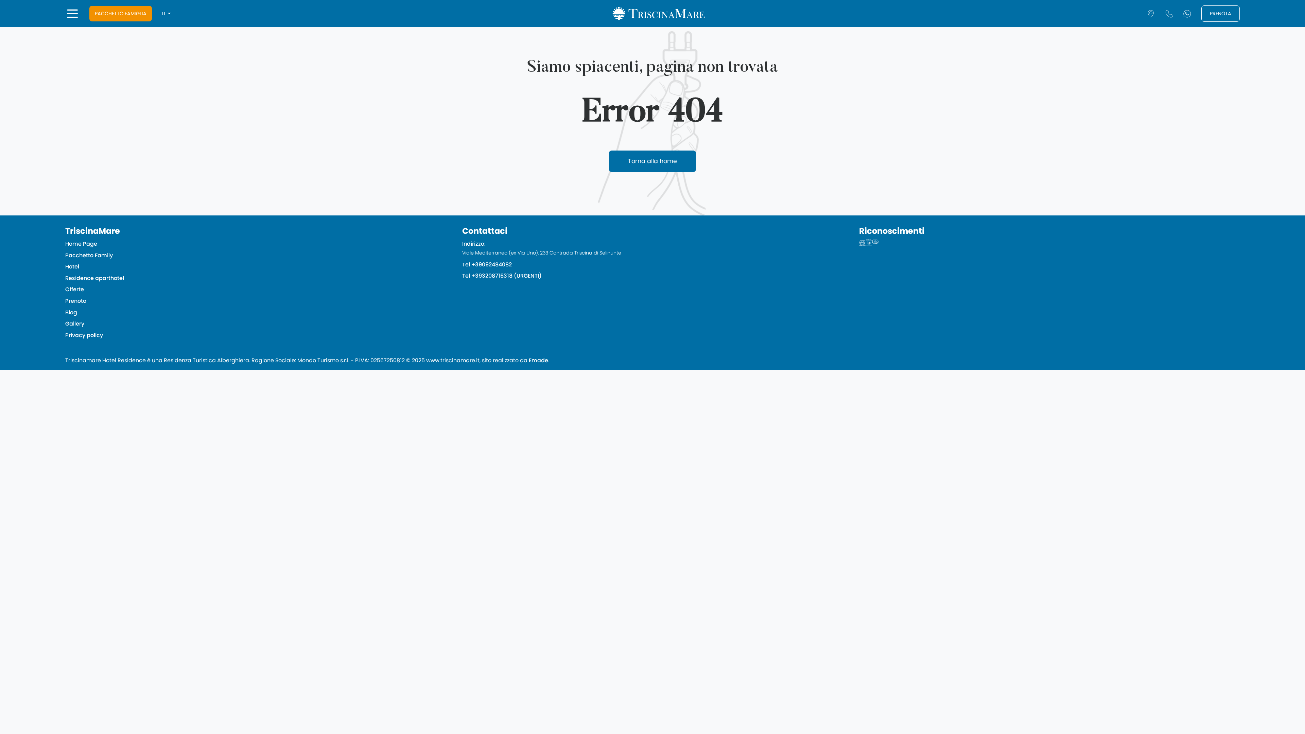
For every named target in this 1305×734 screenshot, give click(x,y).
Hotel (72, 266)
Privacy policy (84, 335)
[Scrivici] (1187, 14)
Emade (538, 360)
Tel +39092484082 (487, 264)
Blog (71, 312)
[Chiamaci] (1169, 14)
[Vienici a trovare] (1151, 14)
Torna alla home (652, 161)
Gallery (74, 324)
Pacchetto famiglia (120, 13)
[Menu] (72, 13)
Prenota (1220, 13)
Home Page (81, 244)
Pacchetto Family (89, 255)
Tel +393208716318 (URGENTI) (502, 276)
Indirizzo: (541, 248)
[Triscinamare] (658, 13)
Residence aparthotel (94, 278)
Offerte (74, 289)
